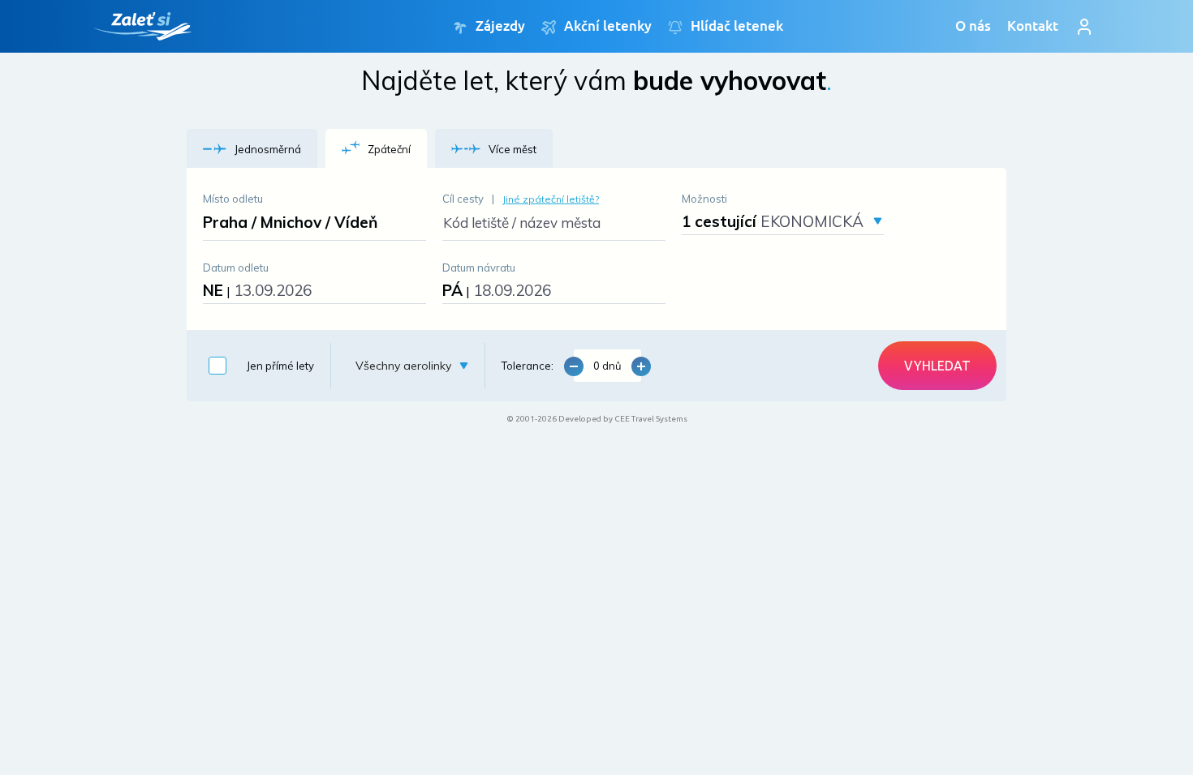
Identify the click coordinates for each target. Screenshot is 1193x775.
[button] (252, 148)
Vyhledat (937, 365)
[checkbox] (257, 366)
